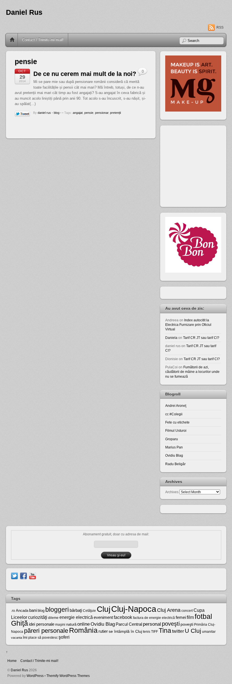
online (83, 624)
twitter (178, 631)
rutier (103, 631)
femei (181, 617)
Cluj (103, 609)
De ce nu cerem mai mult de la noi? (84, 73)
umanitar (209, 632)
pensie (88, 112)
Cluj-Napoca (133, 609)
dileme (53, 618)
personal (152, 624)
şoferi (64, 637)
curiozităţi (37, 617)
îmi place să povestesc (40, 637)
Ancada (22, 610)
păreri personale (46, 630)
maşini (60, 625)
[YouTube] (32, 575)
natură (71, 624)
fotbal (203, 616)
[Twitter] (14, 575)
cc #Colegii (173, 414)
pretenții (115, 112)
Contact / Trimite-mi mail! (43, 40)
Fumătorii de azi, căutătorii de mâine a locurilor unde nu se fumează (192, 371)
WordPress (35, 675)
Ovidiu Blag (174, 455)
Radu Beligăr (175, 464)
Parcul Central (129, 624)
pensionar (101, 112)
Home (12, 39)
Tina (165, 630)
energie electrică (76, 617)
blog (56, 112)
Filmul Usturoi (175, 430)
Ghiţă (19, 623)
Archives (172, 492)
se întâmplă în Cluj (125, 631)
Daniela (171, 337)
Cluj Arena (169, 610)
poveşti (171, 624)
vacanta (16, 637)
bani (33, 610)
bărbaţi (76, 610)
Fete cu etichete (177, 422)
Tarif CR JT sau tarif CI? (201, 337)
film (190, 617)
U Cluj (193, 630)
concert (187, 610)
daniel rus (44, 112)
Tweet (22, 114)
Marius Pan (174, 447)
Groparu (171, 439)
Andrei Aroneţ (175, 405)
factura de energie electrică (154, 617)
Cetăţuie (89, 610)
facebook (123, 617)
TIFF (154, 631)
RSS (220, 27)
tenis (146, 632)
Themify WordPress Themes (68, 675)
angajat (78, 112)
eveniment (103, 617)
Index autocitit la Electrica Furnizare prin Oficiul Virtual (188, 324)
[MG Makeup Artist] (193, 110)
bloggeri (57, 609)
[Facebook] (23, 575)
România (83, 630)
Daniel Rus (24, 12)
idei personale (41, 624)
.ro (13, 610)
